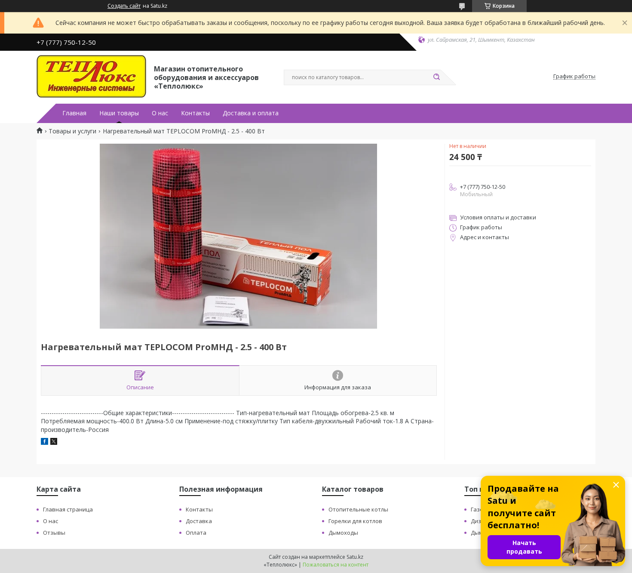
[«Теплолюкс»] (91, 76)
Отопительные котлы (358, 509)
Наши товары (119, 113)
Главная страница (68, 509)
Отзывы (54, 532)
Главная (74, 113)
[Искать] (436, 77)
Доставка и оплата (251, 113)
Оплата (196, 532)
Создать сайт (124, 6)
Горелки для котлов (355, 521)
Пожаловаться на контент (335, 564)
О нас (160, 113)
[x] (53, 442)
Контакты (195, 113)
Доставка (199, 521)
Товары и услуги (72, 131)
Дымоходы (343, 532)
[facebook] (44, 442)
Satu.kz (355, 557)
